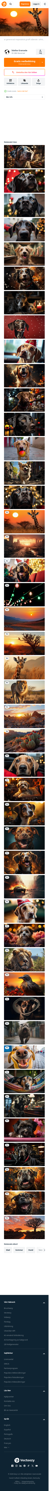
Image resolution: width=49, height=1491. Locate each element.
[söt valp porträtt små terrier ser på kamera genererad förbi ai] (24, 1007)
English (7, 1424)
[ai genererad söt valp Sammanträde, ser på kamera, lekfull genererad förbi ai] (24, 837)
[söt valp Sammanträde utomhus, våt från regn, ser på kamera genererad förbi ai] (24, 423)
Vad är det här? (22, 91)
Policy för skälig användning (23, 1482)
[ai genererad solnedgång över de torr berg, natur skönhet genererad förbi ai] (24, 739)
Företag (7, 1321)
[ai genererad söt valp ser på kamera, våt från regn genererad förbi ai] (24, 1177)
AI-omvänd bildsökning (14, 1334)
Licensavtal (8, 1358)
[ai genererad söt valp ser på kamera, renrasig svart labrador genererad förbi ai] (24, 204)
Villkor (16, 1480)
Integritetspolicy (27, 1480)
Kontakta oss (9, 1400)
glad (8, 1249)
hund (30, 1249)
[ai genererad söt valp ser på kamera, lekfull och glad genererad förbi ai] (24, 764)
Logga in (36, 4)
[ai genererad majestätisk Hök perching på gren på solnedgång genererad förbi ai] (24, 983)
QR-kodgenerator (11, 1343)
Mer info (9, 96)
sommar (19, 1249)
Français (7, 1442)
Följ (40, 53)
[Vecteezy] (4, 4)
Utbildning (8, 1325)
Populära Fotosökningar (14, 1376)
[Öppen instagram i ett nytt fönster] (16, 1465)
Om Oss (7, 1404)
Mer (5, 1446)
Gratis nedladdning (24, 62)
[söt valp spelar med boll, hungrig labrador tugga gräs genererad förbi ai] (24, 447)
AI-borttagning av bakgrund (16, 1339)
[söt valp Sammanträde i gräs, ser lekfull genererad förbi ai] (24, 1031)
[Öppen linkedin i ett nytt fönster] (20, 1465)
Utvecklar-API (9, 1330)
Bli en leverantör (11, 1409)
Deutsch (7, 1437)
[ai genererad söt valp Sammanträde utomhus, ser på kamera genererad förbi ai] (24, 228)
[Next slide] (39, 1249)
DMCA (6, 1362)
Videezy (7, 1316)
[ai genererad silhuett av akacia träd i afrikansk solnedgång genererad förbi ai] (24, 642)
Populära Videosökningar (14, 1380)
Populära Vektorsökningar (15, 1371)
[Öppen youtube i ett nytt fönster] (36, 1465)
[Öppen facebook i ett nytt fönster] (12, 1465)
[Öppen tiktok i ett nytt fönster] (28, 1465)
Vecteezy (7, 1311)
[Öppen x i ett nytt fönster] (32, 1465)
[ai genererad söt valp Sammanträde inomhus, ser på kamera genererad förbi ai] (24, 350)
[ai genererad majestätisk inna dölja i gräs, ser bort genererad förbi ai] (24, 958)
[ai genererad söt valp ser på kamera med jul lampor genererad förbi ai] (24, 910)
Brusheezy (8, 1307)
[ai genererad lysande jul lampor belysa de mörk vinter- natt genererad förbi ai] (24, 593)
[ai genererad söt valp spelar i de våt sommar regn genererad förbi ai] (24, 1202)
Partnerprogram (11, 1367)
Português (8, 1433)
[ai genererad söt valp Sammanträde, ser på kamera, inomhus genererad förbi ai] (24, 399)
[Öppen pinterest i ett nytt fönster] (24, 1465)
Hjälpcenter (9, 1395)
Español (7, 1428)
